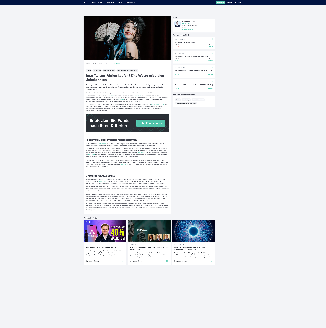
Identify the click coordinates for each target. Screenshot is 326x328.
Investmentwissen (109, 70)
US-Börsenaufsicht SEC (158, 104)
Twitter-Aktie (102, 143)
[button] (189, 29)
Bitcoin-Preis (137, 95)
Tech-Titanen (125, 164)
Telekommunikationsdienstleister (127, 70)
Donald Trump (102, 181)
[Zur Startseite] (86, 2)
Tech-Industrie (142, 152)
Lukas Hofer (186, 23)
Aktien (89, 70)
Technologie (97, 70)
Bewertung (91, 154)
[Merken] (212, 39)
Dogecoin (121, 99)
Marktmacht (110, 95)
